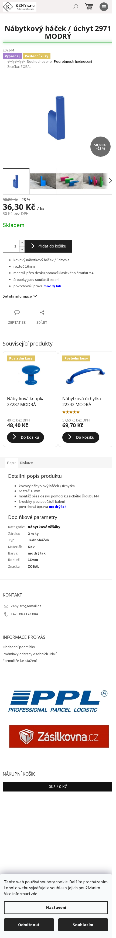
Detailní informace (17, 296)
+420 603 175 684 (24, 614)
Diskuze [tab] (26, 463)
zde (34, 894)
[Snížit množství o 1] (22, 249)
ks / (58, 786)
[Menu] (103, 6)
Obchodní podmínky (19, 647)
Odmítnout (29, 925)
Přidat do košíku (51, 246)
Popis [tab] (11, 463)
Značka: (19, 66)
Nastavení (56, 908)
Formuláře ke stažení (20, 661)
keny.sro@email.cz (26, 606)
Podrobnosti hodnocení (73, 61)
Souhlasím (83, 925)
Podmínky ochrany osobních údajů (30, 654)
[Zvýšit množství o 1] (22, 243)
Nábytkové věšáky (44, 527)
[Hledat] (75, 6)
